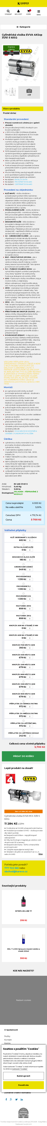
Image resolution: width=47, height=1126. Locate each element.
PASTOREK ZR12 (23, 616)
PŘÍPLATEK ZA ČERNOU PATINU (23, 704)
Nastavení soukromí (24, 1124)
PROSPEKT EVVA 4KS (23, 182)
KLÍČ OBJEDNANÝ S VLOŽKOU (23, 537)
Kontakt (8, 1040)
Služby (7, 1036)
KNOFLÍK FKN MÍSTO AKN (23, 645)
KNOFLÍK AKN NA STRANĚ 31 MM (23, 625)
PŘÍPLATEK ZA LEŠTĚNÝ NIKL (23, 723)
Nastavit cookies (23, 1000)
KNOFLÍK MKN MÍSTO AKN (23, 674)
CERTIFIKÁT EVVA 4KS (23, 184)
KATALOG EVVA (21, 179)
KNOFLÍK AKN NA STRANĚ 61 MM (23, 635)
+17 (29, 95)
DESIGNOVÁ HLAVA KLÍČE (23, 557)
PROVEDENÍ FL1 (24, 586)
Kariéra (7, 1043)
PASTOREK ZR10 (23, 606)
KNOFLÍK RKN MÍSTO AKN (23, 694)
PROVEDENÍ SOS (23, 596)
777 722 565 (11, 868)
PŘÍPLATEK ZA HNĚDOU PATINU (23, 713)
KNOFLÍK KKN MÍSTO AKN (23, 655)
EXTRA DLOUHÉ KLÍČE (23, 547)
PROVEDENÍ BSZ (23, 576)
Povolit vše (23, 1085)
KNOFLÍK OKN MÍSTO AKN (23, 684)
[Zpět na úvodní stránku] (23, 3)
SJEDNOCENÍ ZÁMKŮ (23, 567)
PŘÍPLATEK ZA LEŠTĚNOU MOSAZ (23, 733)
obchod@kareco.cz (15, 871)
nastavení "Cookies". (20, 1069)
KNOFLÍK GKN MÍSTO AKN (23, 665)
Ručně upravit (23, 1076)
